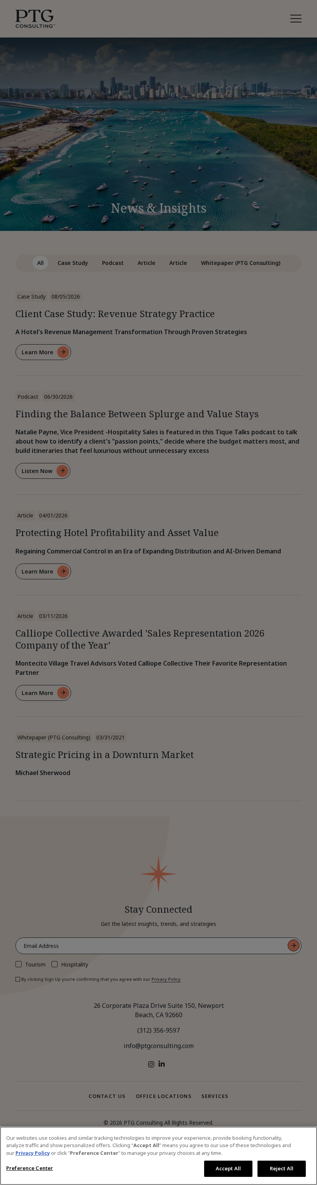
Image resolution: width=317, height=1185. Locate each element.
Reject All (281, 1168)
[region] (158, 1156)
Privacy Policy (32, 1152)
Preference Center (29, 1168)
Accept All (228, 1168)
